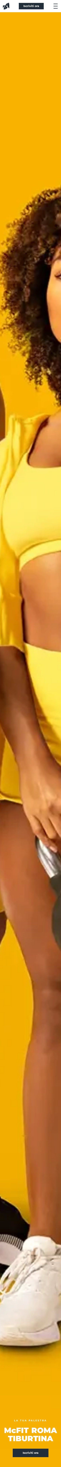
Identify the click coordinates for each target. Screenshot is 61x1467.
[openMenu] (55, 6)
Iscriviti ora (31, 6)
